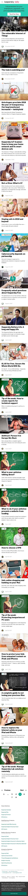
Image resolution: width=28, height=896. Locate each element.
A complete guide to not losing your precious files (13, 694)
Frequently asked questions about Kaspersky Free (14, 291)
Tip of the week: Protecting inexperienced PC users (13, 617)
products (6, 122)
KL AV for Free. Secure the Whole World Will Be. (13, 365)
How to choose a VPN (11, 548)
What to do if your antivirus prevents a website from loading (14, 511)
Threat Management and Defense (9, 858)
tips (5, 453)
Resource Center (22, 876)
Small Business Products (7, 820)
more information (17, 890)
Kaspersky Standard (6, 809)
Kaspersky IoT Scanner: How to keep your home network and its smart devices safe (12, 145)
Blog (17, 876)
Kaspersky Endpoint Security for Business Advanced (13, 843)
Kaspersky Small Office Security (8, 824)
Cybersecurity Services (6, 855)
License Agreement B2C (6, 872)
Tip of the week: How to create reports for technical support (12, 400)
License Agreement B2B (17, 872)
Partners (13, 876)
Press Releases (5, 877)
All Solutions (4, 817)
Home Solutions (5, 806)
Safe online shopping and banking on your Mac (13, 581)
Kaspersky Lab (7, 83)
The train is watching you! (13, 70)
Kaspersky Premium (6, 814)
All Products (4, 829)
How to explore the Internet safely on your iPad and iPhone (12, 730)
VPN (5, 50)
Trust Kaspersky (12, 877)
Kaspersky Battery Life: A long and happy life (13, 328)
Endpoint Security (5, 860)
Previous (7, 790)
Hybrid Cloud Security (6, 863)
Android (6, 308)
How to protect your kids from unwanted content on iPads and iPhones (14, 656)
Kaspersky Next (5, 836)
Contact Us (3, 876)
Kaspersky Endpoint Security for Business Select (12, 841)
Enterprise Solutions (6, 849)
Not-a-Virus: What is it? (12, 183)
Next (22, 790)
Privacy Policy (5, 871)
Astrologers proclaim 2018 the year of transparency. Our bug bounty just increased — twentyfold (14, 106)
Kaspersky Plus (4, 812)
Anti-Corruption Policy (13, 871)
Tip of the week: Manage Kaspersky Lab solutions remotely (13, 768)
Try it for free (14, 14)
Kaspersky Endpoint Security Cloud (9, 826)
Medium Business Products (8, 832)
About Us (8, 876)
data (5, 673)
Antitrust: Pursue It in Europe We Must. (11, 437)
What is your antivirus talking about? (11, 473)
